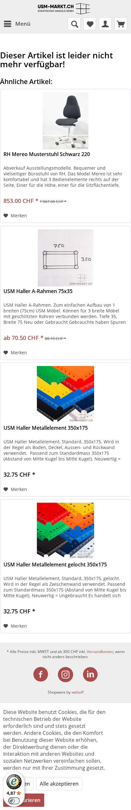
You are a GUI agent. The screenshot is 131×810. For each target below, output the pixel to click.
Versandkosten (100, 651)
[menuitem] (17, 23)
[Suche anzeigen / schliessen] (74, 23)
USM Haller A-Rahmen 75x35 (37, 291)
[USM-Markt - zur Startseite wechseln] (65, 8)
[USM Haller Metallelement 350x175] (65, 394)
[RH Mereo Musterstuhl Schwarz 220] (65, 120)
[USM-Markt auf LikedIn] (90, 674)
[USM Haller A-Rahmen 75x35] (65, 257)
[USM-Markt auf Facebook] (44, 674)
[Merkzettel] (89, 23)
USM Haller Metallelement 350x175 (45, 428)
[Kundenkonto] (105, 23)
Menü (23, 23)
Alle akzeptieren (59, 783)
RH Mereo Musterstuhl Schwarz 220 (46, 154)
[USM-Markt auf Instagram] (69, 674)
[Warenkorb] (120, 23)
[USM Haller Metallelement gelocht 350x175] (65, 531)
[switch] (14, 800)
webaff (78, 692)
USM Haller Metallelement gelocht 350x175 (55, 564)
